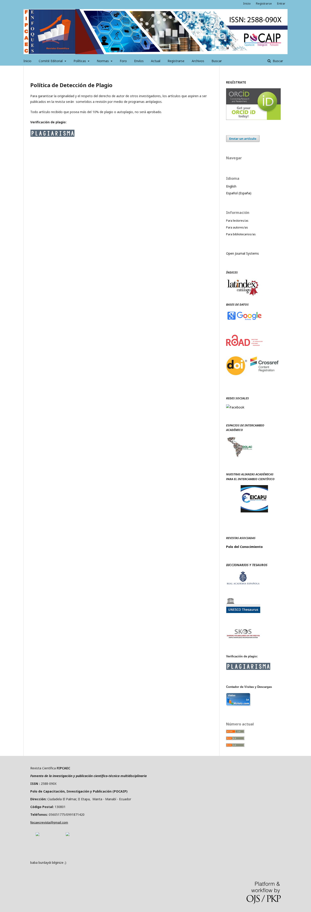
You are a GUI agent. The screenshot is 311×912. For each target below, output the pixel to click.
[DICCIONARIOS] (243, 583)
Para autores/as (237, 227)
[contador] (238, 705)
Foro (123, 61)
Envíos (139, 61)
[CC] (67, 835)
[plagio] (52, 135)
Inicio (27, 61)
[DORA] (37, 835)
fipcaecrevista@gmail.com (49, 822)
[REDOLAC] (239, 456)
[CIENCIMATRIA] (254, 511)
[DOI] (253, 380)
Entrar (281, 3)
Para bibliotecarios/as (241, 234)
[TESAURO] (243, 612)
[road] (244, 344)
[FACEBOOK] (235, 407)
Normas (103, 61)
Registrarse (176, 61)
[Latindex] (243, 295)
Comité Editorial (51, 61)
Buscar (217, 61)
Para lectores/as (237, 220)
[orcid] (253, 119)
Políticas (80, 61)
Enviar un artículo (242, 139)
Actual (155, 61)
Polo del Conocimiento (244, 547)
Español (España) (238, 193)
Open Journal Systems (242, 253)
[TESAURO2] (243, 637)
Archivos (198, 61)
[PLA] (248, 668)
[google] (244, 319)
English (231, 186)
